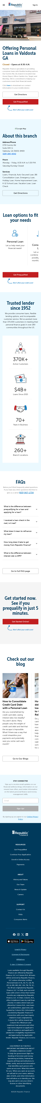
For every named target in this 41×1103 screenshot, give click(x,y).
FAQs (20, 914)
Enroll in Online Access (20, 860)
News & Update (21, 889)
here (8, 85)
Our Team (20, 884)
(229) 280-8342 (9, 154)
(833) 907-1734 (26, 492)
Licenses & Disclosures (20, 954)
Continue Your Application (20, 855)
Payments (20, 865)
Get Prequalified (20, 850)
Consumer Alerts (20, 919)
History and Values (20, 880)
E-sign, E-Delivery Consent (20, 964)
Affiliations (20, 959)
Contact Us (20, 909)
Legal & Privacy (20, 949)
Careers (21, 894)
